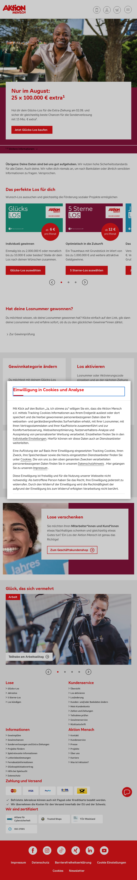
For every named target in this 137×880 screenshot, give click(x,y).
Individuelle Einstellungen (29, 439)
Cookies (26, 459)
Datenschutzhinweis (91, 464)
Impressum (40, 468)
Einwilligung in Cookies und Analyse (48, 389)
